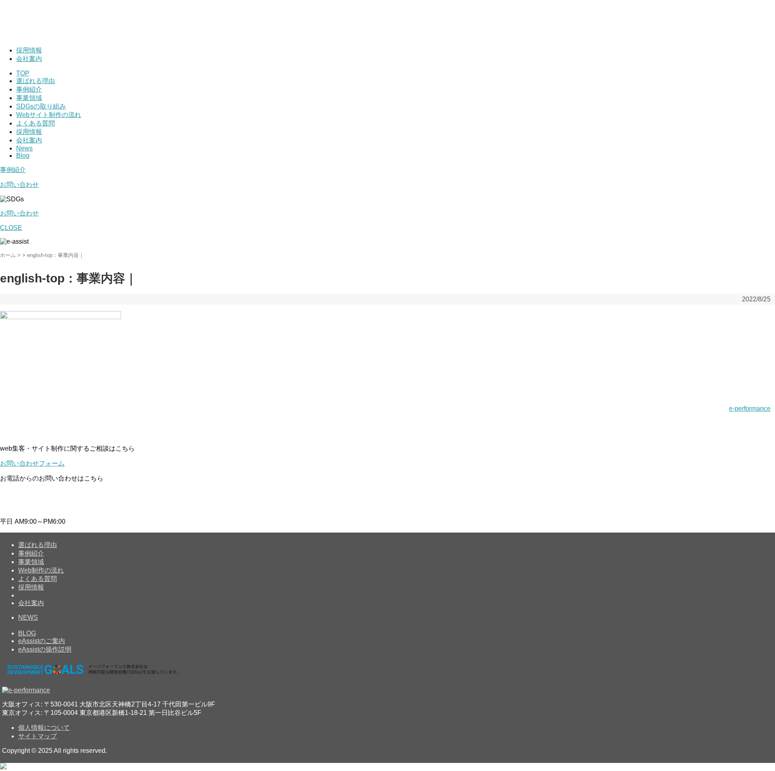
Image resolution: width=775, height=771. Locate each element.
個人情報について (44, 727)
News (24, 148)
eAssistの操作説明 (44, 649)
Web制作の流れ (41, 570)
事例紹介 (29, 89)
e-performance (750, 408)
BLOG (27, 633)
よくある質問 (35, 123)
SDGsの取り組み (41, 106)
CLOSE (11, 227)
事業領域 (29, 97)
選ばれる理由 (35, 80)
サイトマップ (37, 736)
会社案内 (29, 58)
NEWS (28, 617)
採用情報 (29, 50)
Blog (22, 155)
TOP (22, 73)
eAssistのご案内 (41, 640)
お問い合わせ (19, 184)
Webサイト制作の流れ (48, 114)
